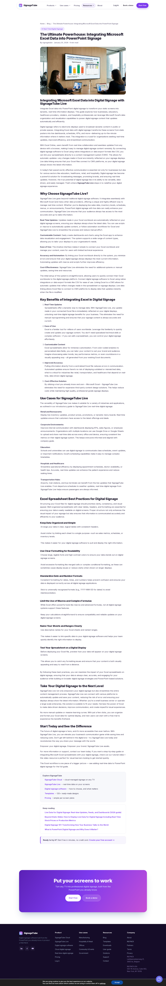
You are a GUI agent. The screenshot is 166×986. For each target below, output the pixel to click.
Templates (49, 793)
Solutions (106, 953)
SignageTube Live (52, 784)
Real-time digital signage (64, 953)
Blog (48, 24)
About (99, 5)
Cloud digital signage (63, 949)
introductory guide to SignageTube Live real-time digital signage (84, 406)
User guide (107, 949)
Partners (130, 945)
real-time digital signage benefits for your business (76, 314)
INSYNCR (130, 941)
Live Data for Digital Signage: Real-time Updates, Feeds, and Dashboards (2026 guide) (83, 812)
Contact (106, 961)
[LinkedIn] (21, 948)
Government (83, 953)
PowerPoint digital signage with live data (83, 208)
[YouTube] (32, 948)
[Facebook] (27, 948)
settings (102, 984)
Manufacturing (84, 938)
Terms (129, 949)
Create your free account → (102, 840)
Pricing (77, 5)
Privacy (130, 953)
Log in (116, 5)
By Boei (159, 984)
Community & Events (86, 949)
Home (42, 24)
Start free (142, 5)
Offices (81, 945)
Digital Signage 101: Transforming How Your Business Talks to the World (77, 825)
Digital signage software (55, 789)
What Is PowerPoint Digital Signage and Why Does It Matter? (71, 829)
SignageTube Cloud (53, 780)
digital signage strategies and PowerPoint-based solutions (97, 678)
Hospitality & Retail (86, 941)
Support (106, 957)
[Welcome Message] (159, 979)
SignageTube (30, 5)
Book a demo (128, 5)
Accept (117, 982)
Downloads (107, 945)
